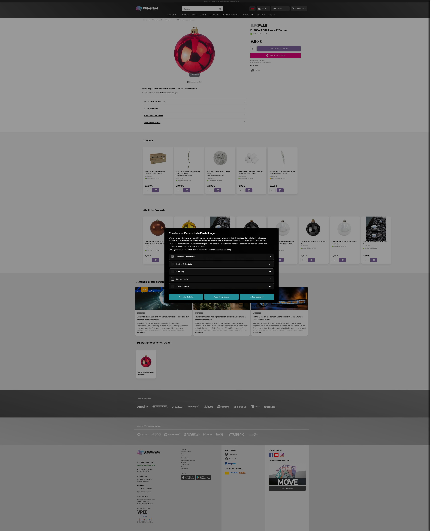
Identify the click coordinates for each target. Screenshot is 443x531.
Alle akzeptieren (256, 297)
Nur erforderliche (186, 297)
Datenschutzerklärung (222, 249)
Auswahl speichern (221, 297)
